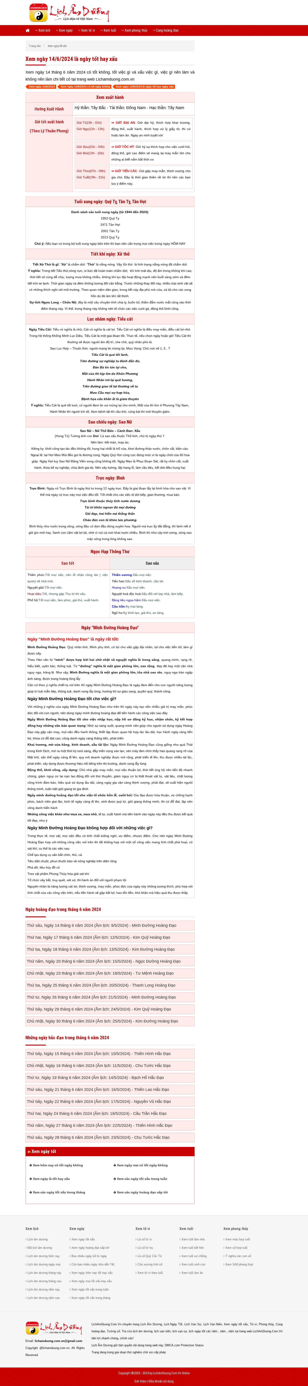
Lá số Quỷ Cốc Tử (149, 1256)
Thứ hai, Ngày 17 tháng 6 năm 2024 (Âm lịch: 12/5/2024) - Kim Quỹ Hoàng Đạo (98, 937)
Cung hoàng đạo (167, 30)
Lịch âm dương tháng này (44, 1272)
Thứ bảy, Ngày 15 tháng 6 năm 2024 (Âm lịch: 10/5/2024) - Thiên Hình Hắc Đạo (99, 1053)
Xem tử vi (87, 30)
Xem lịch (43, 30)
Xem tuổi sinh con (193, 1264)
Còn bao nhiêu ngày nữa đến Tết (92, 1264)
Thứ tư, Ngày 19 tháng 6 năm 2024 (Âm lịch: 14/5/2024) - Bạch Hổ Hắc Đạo (95, 1077)
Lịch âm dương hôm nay (43, 1256)
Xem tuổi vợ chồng (194, 1256)
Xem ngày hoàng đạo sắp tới (90, 1247)
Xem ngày (65, 30)
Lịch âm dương (37, 1239)
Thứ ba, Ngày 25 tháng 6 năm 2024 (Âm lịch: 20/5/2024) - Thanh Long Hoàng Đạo (101, 985)
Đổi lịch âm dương (39, 1247)
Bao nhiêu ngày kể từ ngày (89, 1256)
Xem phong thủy (135, 30)
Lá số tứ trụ (145, 1247)
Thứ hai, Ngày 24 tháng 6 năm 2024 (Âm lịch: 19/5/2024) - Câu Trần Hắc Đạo (97, 1113)
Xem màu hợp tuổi (237, 1239)
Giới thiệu (140, 1381)
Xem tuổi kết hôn (192, 1247)
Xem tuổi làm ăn (192, 1272)
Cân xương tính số (149, 1264)
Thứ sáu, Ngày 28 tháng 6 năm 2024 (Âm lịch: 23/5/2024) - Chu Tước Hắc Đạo (98, 1137)
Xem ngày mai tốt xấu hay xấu (91, 1281)
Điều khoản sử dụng (161, 1381)
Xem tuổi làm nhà (193, 1239)
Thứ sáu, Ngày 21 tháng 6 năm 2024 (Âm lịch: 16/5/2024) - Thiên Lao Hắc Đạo (98, 1089)
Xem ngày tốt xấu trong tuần (90, 1289)
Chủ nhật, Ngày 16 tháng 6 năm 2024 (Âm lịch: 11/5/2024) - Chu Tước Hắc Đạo (99, 1065)
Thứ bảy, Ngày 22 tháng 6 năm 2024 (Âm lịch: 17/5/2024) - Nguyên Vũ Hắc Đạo (99, 1101)
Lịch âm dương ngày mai (43, 1264)
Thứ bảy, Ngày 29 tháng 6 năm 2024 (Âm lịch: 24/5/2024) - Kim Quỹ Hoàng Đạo (99, 1009)
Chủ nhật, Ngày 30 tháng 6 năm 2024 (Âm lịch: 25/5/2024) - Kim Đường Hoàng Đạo (102, 1021)
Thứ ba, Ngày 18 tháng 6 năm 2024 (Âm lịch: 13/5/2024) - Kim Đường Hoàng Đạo (101, 949)
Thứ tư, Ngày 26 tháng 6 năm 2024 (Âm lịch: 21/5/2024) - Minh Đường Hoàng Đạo (101, 997)
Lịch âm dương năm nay (43, 1289)
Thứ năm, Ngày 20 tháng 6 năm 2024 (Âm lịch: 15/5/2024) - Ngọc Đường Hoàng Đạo (104, 961)
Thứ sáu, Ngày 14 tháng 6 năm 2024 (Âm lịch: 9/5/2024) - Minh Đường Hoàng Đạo (101, 925)
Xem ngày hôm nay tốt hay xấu (92, 1272)
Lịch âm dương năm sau (43, 1298)
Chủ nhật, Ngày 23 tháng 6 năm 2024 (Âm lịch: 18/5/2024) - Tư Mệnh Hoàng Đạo (100, 973)
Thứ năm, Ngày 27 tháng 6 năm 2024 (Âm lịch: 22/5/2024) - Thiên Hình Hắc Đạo (99, 1125)
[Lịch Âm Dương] (71, 21)
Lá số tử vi (144, 1239)
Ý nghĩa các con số (238, 1256)
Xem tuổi (109, 30)
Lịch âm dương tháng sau (44, 1281)
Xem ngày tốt (43, 1151)
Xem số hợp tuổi (236, 1247)
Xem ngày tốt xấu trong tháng (90, 1298)
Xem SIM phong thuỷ (239, 1264)
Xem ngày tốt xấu (83, 1239)
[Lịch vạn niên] (28, 30)
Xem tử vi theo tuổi (150, 1272)
